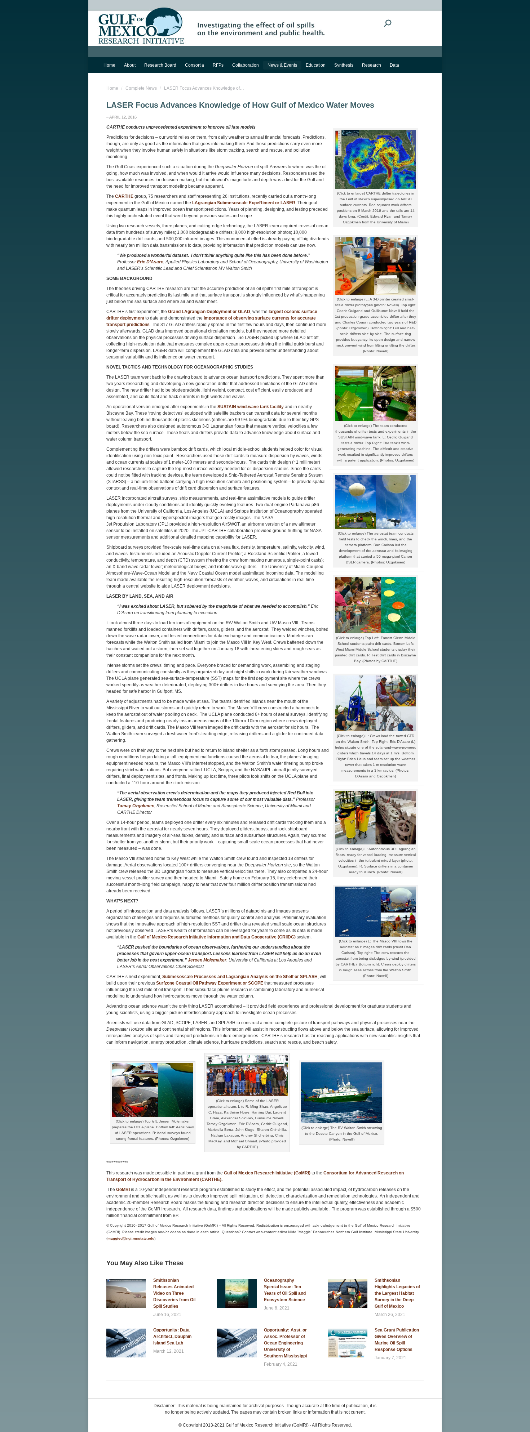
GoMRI (123, 1189)
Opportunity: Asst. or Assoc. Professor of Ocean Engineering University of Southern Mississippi (285, 1343)
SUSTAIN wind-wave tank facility (250, 406)
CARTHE (124, 196)
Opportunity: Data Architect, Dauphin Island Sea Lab (172, 1337)
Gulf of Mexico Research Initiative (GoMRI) (267, 1173)
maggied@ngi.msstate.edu (130, 1238)
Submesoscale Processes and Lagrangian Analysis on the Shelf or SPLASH (240, 976)
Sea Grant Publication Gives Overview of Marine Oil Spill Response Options (397, 1340)
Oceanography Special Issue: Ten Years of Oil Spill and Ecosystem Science (285, 1290)
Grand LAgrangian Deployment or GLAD (209, 311)
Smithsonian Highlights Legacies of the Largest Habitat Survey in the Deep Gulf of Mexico (397, 1293)
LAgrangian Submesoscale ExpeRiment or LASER (243, 202)
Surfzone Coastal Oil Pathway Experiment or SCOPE (209, 983)
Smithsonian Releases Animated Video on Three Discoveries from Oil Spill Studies (174, 1293)
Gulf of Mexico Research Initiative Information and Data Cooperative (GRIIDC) (216, 937)
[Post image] (126, 1293)
